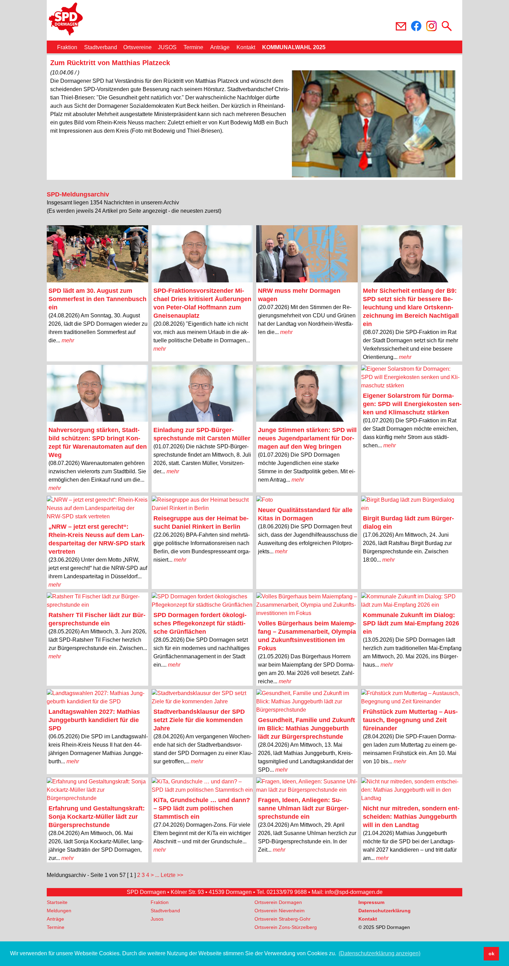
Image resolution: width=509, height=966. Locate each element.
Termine (193, 47)
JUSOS (167, 47)
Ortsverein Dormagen (278, 902)
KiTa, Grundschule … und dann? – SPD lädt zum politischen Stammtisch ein (201, 808)
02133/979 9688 (287, 892)
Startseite (57, 902)
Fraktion (67, 47)
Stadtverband (100, 47)
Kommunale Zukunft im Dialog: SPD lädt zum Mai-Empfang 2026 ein (411, 623)
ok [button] (491, 953)
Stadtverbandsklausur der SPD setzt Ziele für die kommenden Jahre (199, 720)
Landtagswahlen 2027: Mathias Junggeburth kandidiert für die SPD (94, 720)
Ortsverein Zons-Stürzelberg (285, 927)
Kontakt (245, 47)
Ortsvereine (137, 47)
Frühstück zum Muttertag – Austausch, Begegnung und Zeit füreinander (410, 720)
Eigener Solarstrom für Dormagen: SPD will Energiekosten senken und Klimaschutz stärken (412, 404)
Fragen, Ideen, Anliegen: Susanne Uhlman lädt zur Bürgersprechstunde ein (303, 808)
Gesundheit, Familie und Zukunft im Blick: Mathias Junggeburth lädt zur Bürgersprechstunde (306, 728)
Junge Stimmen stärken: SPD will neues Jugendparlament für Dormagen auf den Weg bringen (307, 438)
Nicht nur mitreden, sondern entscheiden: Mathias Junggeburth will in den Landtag (411, 816)
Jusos (157, 919)
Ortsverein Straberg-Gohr (282, 919)
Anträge (220, 47)
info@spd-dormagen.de (354, 892)
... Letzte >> (169, 875)
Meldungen (59, 910)
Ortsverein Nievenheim (279, 910)
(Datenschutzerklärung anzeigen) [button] (379, 953)
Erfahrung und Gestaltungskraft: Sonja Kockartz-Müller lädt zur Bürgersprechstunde (96, 816)
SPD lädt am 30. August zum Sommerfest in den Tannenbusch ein (97, 299)
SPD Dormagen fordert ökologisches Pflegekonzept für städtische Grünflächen (200, 623)
